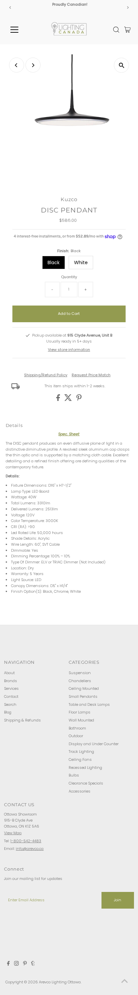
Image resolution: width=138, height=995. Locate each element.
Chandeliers (80, 680)
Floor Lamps (79, 712)
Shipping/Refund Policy (45, 375)
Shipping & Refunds (22, 720)
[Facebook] (8, 964)
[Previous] (10, 7)
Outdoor (76, 735)
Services (11, 688)
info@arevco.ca (30, 848)
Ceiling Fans (80, 759)
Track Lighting (81, 751)
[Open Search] (116, 30)
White (81, 262)
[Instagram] (16, 964)
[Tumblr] (33, 964)
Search (10, 704)
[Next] (127, 7)
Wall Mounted (81, 720)
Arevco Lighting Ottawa (60, 982)
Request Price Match (91, 375)
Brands (10, 680)
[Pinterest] (24, 964)
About (9, 672)
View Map (12, 833)
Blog (7, 712)
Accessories (79, 791)
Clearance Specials (86, 783)
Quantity (69, 277)
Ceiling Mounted (84, 688)
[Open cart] (127, 30)
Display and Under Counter (94, 744)
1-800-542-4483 (25, 841)
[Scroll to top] (124, 981)
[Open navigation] (20, 29)
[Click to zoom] (121, 65)
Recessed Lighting (85, 767)
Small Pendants (83, 696)
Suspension (80, 672)
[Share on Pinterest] (79, 399)
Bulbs (74, 775)
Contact (11, 696)
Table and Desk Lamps (89, 704)
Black (54, 262)
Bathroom (77, 728)
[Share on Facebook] (58, 399)
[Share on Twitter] (68, 399)
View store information (69, 349)
